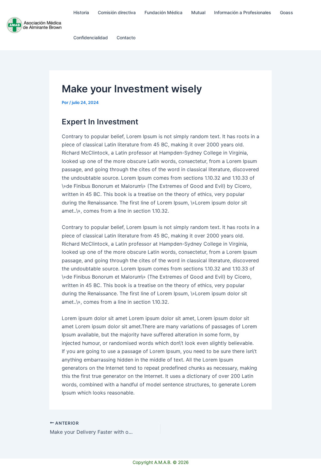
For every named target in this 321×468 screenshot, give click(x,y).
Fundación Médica (163, 12)
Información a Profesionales (242, 12)
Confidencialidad (90, 37)
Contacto (126, 37)
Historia (81, 12)
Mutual (198, 12)
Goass (286, 12)
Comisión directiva (117, 12)
